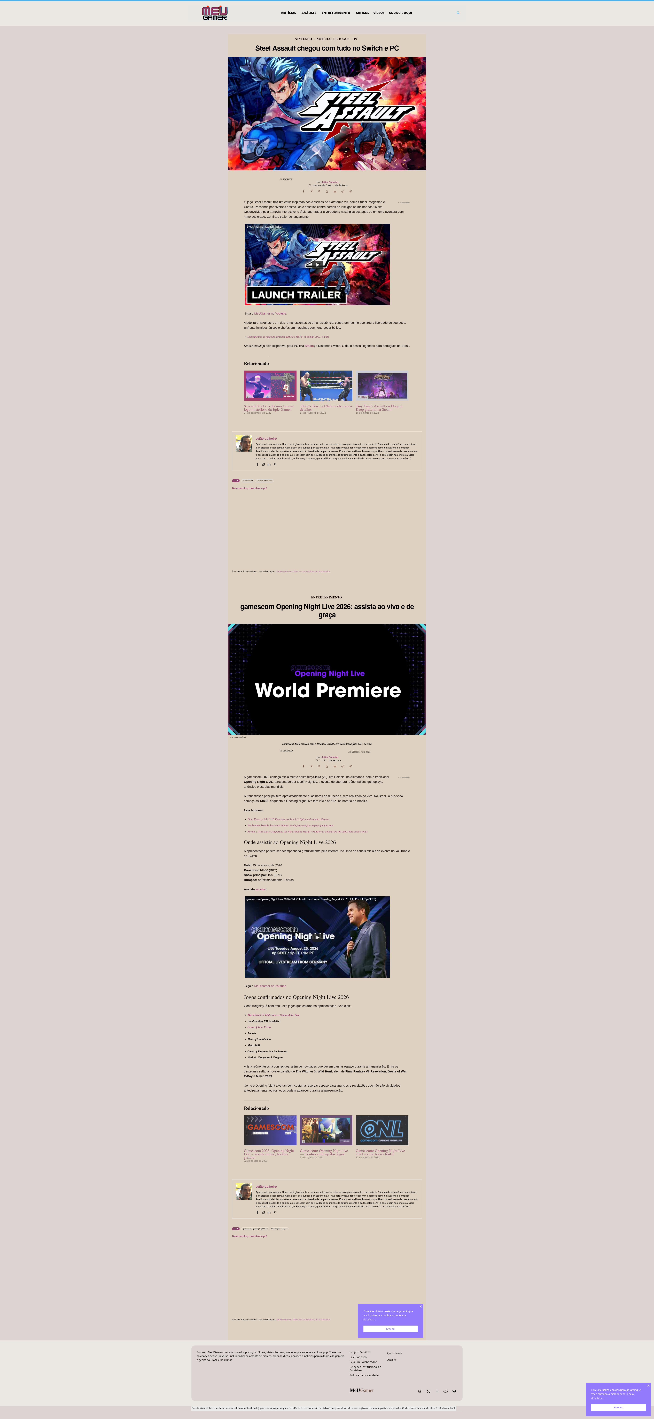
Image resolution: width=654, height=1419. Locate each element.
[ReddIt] (342, 191)
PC (356, 38)
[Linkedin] (334, 191)
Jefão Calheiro (330, 182)
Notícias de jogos (332, 38)
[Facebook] (303, 191)
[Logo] (215, 13)
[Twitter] (428, 1391)
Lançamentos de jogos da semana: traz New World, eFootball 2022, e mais (288, 336)
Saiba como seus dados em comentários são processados (303, 571)
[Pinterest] (319, 191)
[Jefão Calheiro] (244, 451)
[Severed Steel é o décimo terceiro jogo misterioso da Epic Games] (270, 385)
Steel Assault (248, 481)
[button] (458, 13)
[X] (311, 191)
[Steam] (454, 1391)
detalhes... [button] (597, 1398)
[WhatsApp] (327, 191)
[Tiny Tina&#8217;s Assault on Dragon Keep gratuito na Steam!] (382, 385)
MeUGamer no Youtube (270, 313)
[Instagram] (263, 464)
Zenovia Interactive (264, 481)
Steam (309, 346)
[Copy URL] (350, 191)
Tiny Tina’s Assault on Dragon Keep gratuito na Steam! (379, 407)
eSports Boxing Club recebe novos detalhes (326, 407)
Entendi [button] (618, 1407)
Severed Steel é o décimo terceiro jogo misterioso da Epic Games (269, 407)
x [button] (648, 1385)
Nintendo (303, 38)
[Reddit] (445, 1391)
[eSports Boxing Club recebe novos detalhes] (326, 385)
